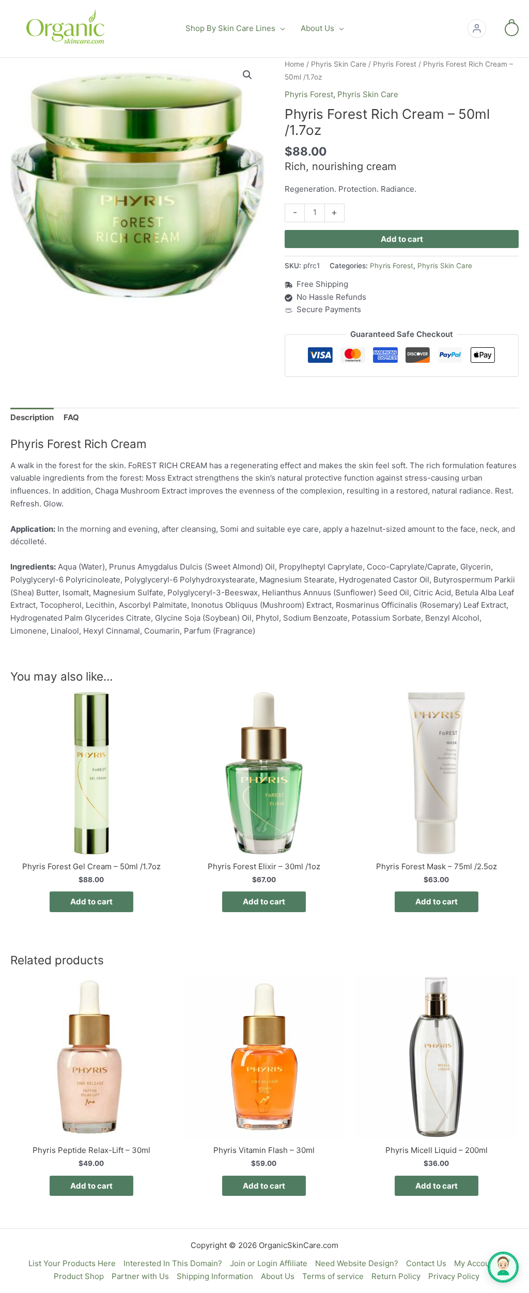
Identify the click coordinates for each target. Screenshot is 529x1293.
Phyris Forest (394, 64)
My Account (475, 1263)
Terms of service (333, 1276)
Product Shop (79, 1276)
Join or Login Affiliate (268, 1263)
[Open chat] (503, 1267)
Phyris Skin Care (338, 64)
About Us (277, 1276)
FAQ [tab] (71, 417)
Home (294, 64)
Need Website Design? (356, 1263)
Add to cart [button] (91, 901)
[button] (280, 28)
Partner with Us (140, 1276)
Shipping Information (215, 1276)
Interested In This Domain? (172, 1263)
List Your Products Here (72, 1263)
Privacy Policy (453, 1276)
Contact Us (426, 1263)
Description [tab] (32, 417)
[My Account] (477, 28)
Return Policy (396, 1276)
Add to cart (402, 239)
